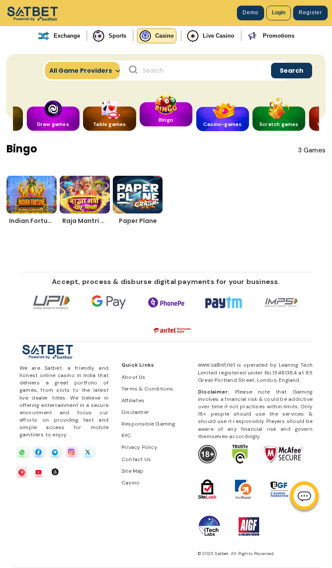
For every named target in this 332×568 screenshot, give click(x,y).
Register (310, 13)
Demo (251, 13)
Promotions (278, 35)
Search (291, 70)
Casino (164, 35)
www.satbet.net (216, 365)
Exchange (67, 35)
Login (278, 13)
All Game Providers (80, 70)
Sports (117, 35)
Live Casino (218, 35)
